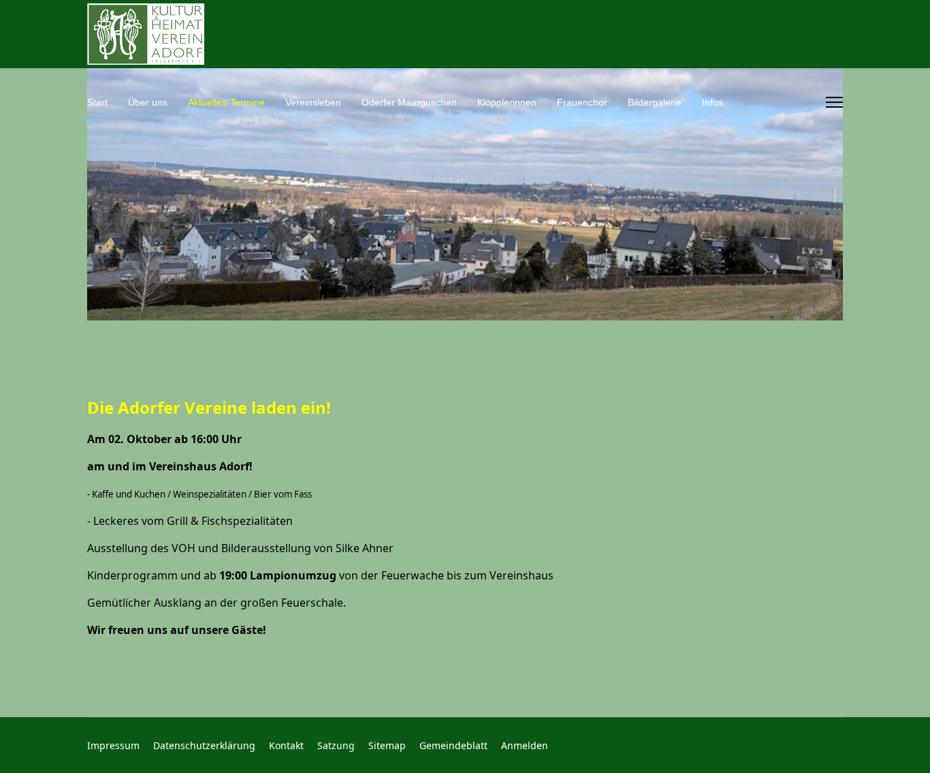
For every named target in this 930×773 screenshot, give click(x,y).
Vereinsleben (313, 102)
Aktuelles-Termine (226, 102)
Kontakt (286, 745)
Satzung (336, 745)
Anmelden (524, 745)
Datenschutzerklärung (204, 745)
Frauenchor (582, 102)
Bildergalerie (655, 102)
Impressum (113, 745)
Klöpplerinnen (506, 102)
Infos (712, 102)
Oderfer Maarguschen (409, 102)
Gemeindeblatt (453, 745)
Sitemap (387, 745)
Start (97, 102)
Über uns (147, 102)
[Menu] (834, 102)
